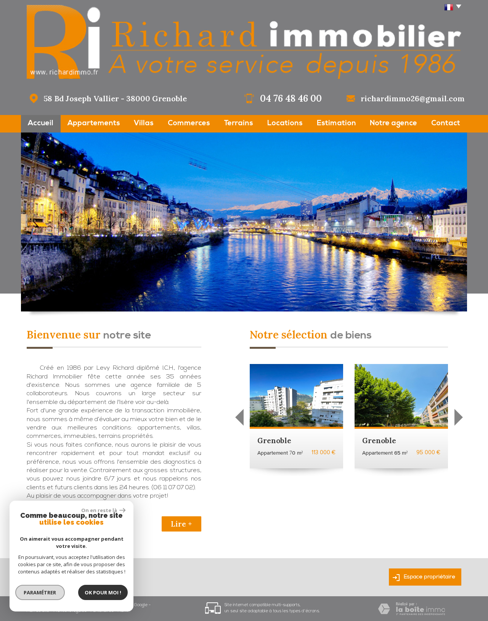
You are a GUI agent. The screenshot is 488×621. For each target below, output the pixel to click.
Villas (144, 123)
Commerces (189, 123)
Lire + (181, 523)
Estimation (336, 123)
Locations (285, 123)
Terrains (238, 123)
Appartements (93, 123)
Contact (445, 123)
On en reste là (99, 510)
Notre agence (393, 123)
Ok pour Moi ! (103, 592)
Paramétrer (40, 592)
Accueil (40, 123)
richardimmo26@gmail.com (413, 98)
